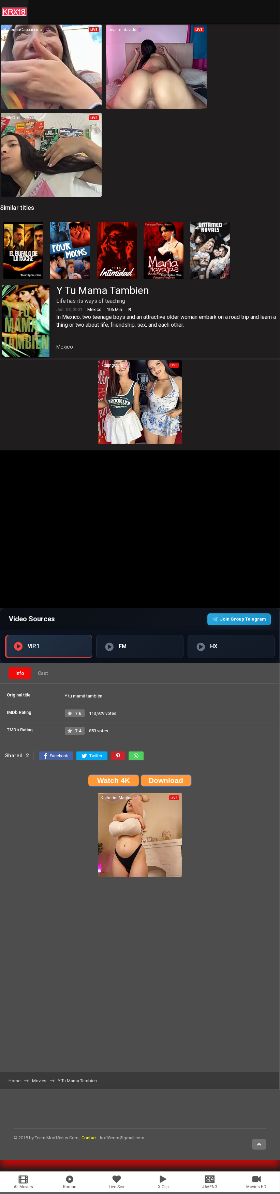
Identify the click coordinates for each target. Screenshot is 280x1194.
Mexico (64, 347)
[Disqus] (140, 977)
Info (19, 673)
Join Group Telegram (243, 619)
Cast (43, 673)
